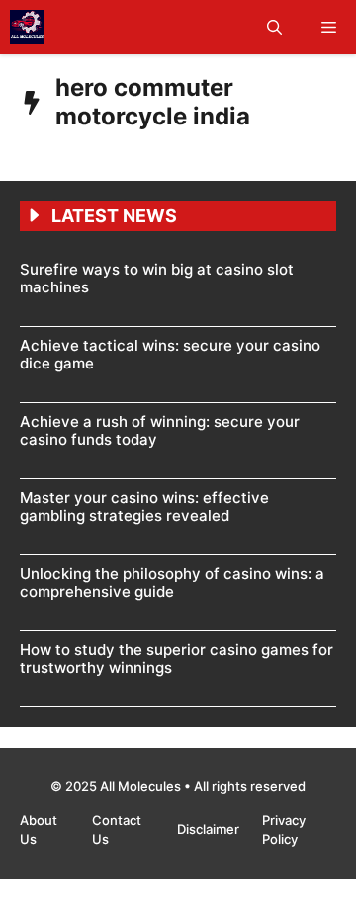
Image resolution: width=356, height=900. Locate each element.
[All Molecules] (27, 27)
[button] (274, 27)
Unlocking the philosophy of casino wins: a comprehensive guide (172, 582)
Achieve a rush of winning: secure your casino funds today (160, 430)
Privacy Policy (284, 830)
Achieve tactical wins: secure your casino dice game (170, 354)
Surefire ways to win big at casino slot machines (157, 278)
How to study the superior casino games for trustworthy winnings (176, 658)
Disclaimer (209, 829)
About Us (38, 830)
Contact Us (116, 830)
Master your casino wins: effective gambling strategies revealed (144, 506)
